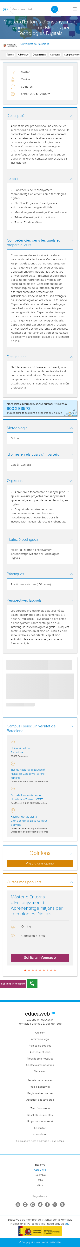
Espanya (40, 1164)
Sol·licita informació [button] (40, 958)
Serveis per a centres (40, 1080)
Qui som (40, 1032)
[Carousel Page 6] (44, 970)
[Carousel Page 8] (51, 970)
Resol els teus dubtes (40, 1115)
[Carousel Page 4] (36, 970)
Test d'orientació (40, 1108)
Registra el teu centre (40, 1093)
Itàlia (40, 1180)
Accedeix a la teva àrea (40, 1099)
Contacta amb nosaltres (40, 1065)
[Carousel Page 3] (33, 970)
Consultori (40, 1128)
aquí (67, 1223)
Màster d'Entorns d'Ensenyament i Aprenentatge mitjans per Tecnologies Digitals (37, 905)
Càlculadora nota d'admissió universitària (40, 1141)
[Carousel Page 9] (55, 970)
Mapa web (40, 1071)
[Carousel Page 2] (29, 970)
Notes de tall (40, 1134)
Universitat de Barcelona (34, 44)
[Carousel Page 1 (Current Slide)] (25, 970)
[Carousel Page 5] (40, 970)
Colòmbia (40, 1175)
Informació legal (40, 1039)
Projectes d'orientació (40, 1121)
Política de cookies (40, 1045)
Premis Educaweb (40, 1086)
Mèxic (40, 1185)
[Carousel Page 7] (47, 970)
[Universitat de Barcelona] (10, 45)
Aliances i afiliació (40, 1052)
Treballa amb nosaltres (40, 1058)
